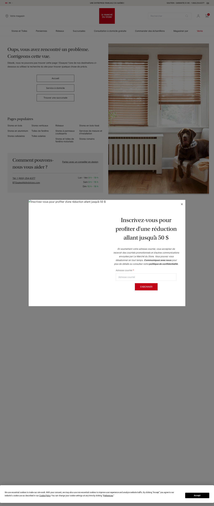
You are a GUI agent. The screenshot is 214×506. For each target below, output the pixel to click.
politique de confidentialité (163, 264)
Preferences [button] (108, 496)
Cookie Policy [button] (44, 496)
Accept (197, 495)
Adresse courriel (125, 270)
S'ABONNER (146, 286)
